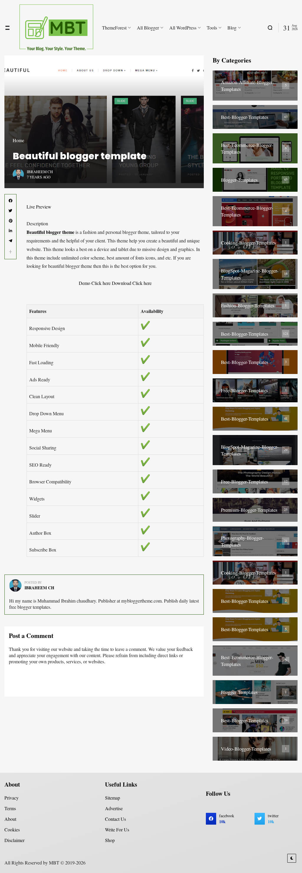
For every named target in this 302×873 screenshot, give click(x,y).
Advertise (114, 808)
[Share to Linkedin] (10, 231)
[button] (10, 252)
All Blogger (148, 27)
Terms (10, 808)
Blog (232, 27)
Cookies (12, 829)
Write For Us (117, 829)
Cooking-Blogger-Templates (248, 242)
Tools (212, 27)
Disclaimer (14, 840)
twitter (273, 819)
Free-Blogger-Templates (244, 390)
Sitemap (112, 798)
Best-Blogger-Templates (244, 117)
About (10, 819)
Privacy (11, 798)
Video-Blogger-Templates (246, 748)
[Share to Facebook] (10, 201)
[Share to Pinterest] (10, 221)
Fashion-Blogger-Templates (248, 305)
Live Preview (39, 207)
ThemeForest (114, 27)
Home (18, 140)
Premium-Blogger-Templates (249, 509)
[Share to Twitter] (10, 211)
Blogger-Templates (239, 179)
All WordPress (182, 27)
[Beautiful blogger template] (104, 121)
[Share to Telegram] (10, 241)
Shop (110, 840)
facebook (226, 819)
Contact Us (115, 819)
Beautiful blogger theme (50, 232)
